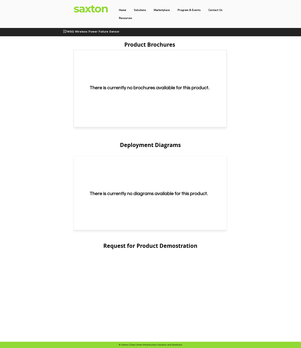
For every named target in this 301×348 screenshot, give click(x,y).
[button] (141, 10)
